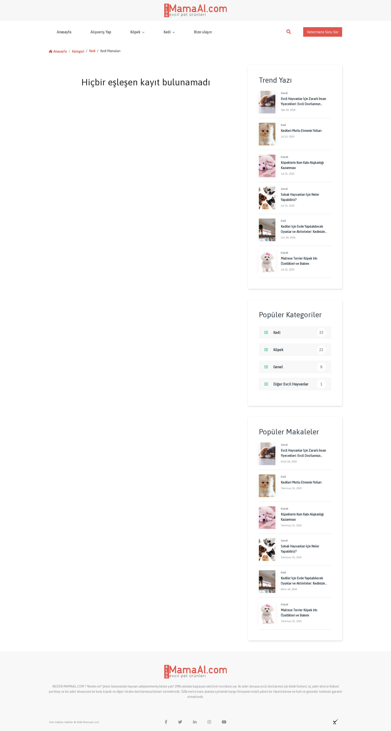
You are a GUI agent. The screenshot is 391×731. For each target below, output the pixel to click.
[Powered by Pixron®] (336, 721)
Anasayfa (64, 32)
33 (321, 332)
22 (321, 350)
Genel (278, 367)
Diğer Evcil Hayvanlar (290, 384)
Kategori (78, 51)
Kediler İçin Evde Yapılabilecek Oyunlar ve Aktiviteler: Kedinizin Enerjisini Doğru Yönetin (303, 232)
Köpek (135, 32)
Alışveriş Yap (101, 32)
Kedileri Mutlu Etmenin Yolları (301, 130)
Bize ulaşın (203, 32)
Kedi (168, 32)
